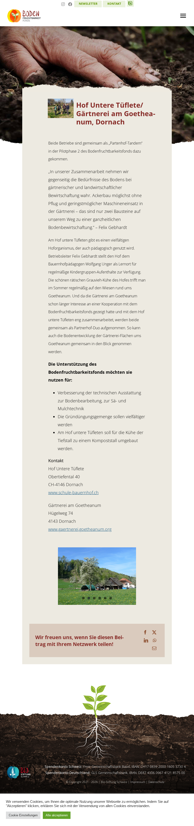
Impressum (137, 782)
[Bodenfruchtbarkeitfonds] (24, 11)
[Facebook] (145, 632)
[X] (154, 632)
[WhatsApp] (154, 641)
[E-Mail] (154, 648)
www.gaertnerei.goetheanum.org (79, 529)
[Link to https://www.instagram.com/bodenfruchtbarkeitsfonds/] (63, 5)
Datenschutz (156, 782)
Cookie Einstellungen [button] (23, 815)
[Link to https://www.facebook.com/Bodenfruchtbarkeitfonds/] (70, 5)
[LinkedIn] (145, 641)
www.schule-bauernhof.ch (73, 492)
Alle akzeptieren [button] (57, 815)
